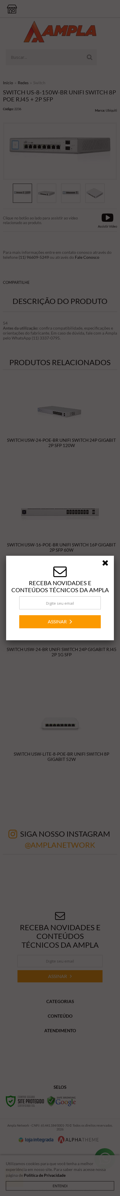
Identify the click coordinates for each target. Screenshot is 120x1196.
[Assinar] (60, 621)
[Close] (107, 564)
